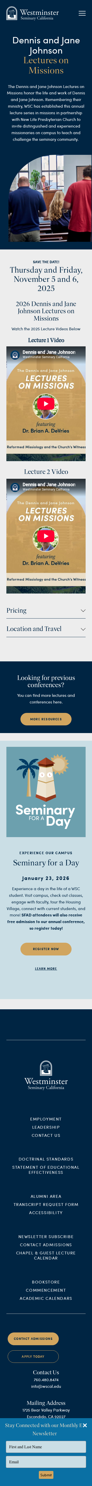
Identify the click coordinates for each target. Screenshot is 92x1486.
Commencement (46, 1290)
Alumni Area (46, 1196)
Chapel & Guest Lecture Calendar (46, 1255)
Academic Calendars (46, 1298)
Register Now (46, 949)
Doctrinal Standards (46, 1159)
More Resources (46, 719)
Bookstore (46, 1281)
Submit (46, 1474)
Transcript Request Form (46, 1204)
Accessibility (46, 1212)
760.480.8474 (46, 1379)
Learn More (46, 968)
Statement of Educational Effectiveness (45, 1169)
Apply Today (33, 1356)
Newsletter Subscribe (46, 1236)
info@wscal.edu (46, 1386)
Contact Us (46, 1135)
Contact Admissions (46, 1244)
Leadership (46, 1127)
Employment (46, 1119)
